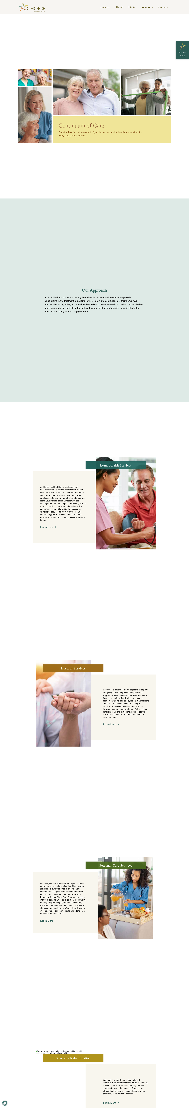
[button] (104, 7)
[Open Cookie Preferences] (4, 1105)
